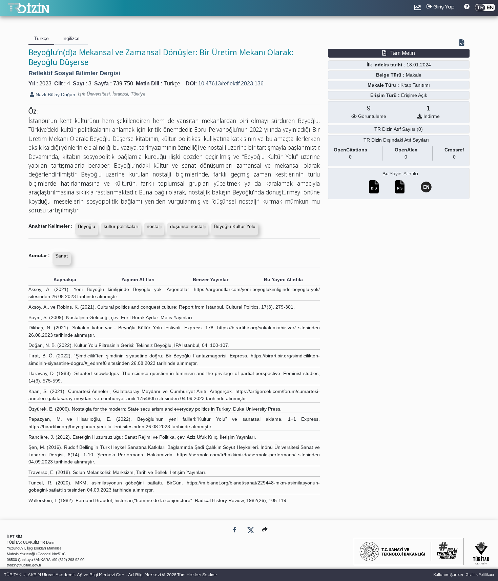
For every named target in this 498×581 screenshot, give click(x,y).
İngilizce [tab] (71, 38)
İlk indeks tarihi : (386, 64)
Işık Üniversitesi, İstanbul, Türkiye (111, 94)
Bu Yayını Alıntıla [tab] (283, 279)
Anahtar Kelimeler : (50, 226)
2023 (45, 83)
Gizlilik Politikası (480, 575)
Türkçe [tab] (41, 38)
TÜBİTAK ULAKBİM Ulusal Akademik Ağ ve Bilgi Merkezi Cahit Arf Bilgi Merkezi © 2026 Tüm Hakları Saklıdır (110, 575)
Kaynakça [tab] (65, 279)
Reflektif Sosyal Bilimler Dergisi (74, 73)
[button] (265, 529)
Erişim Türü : (385, 95)
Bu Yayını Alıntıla (400, 173)
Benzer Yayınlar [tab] (210, 279)
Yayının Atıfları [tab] (137, 279)
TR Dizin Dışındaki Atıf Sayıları (396, 140)
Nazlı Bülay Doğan (54, 94)
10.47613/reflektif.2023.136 (231, 83)
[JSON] (463, 43)
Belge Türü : (390, 75)
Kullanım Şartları (448, 575)
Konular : (39, 255)
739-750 (123, 83)
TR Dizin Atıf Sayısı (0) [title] (398, 129)
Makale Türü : (383, 85)
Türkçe (172, 83)
